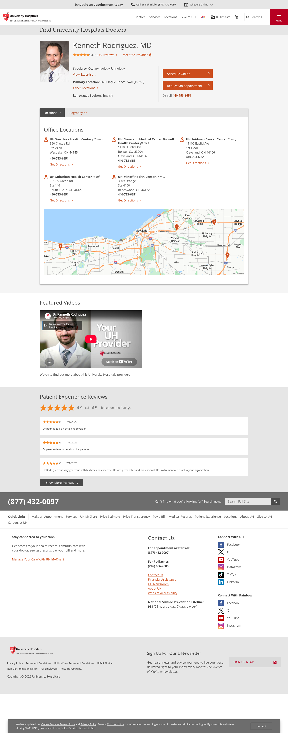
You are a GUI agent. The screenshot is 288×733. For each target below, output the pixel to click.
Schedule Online (199, 4)
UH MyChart (223, 16)
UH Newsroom (158, 584)
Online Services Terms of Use (58, 724)
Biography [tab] (75, 113)
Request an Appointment (184, 86)
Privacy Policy (88, 724)
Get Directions (60, 164)
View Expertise (83, 74)
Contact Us (155, 575)
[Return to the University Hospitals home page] (27, 17)
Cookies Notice (115, 724)
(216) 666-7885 (158, 566)
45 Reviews (106, 55)
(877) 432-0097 (33, 501)
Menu (279, 20)
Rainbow (203, 17)
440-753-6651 (182, 95)
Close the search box (268, 16)
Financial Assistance (162, 579)
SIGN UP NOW (244, 662)
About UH (155, 588)
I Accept (261, 726)
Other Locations (84, 88)
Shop (236, 17)
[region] (144, 242)
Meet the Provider (135, 55)
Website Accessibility (162, 593)
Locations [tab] (50, 113)
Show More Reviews (60, 483)
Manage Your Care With (38, 559)
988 (150, 606)
